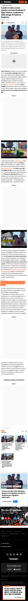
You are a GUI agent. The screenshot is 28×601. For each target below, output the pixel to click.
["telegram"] (18, 518)
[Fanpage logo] (8, 2)
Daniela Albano (18, 161)
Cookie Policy (4, 533)
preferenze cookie (5, 535)
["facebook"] (15, 518)
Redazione (23, 533)
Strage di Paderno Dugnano (7, 5)
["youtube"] (9, 518)
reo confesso (10, 84)
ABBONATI (21, 1)
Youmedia (3, 531)
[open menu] (1, 2)
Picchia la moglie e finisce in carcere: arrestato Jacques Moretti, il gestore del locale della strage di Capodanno (13, 591)
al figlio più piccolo (7, 168)
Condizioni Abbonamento (13, 533)
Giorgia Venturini (11, 22)
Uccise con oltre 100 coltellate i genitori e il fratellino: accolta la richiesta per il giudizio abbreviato (13, 494)
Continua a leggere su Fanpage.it (14, 380)
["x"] (12, 518)
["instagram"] (5, 518)
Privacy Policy (17, 531)
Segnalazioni (9, 531)
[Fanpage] (14, 559)
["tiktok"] (2, 518)
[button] (25, 23)
